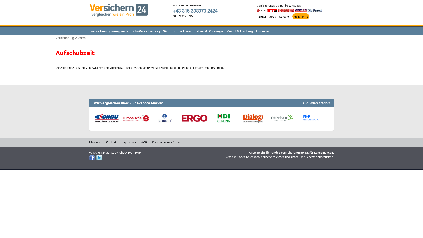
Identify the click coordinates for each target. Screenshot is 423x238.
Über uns (95, 142)
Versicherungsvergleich (109, 31)
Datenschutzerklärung (166, 142)
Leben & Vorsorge (209, 31)
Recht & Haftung (239, 31)
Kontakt (284, 16)
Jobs (272, 16)
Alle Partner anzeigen (316, 103)
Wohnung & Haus (177, 31)
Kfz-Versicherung (146, 31)
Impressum (129, 142)
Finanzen (263, 31)
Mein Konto (300, 16)
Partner (261, 16)
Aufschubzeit (75, 53)
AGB (144, 142)
